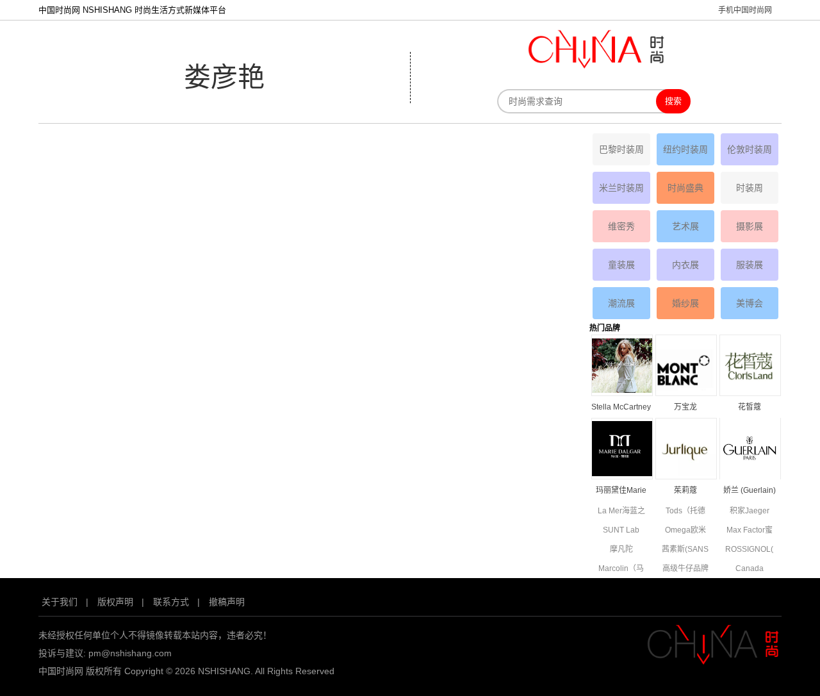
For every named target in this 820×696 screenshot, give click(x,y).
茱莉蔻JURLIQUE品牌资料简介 (685, 491)
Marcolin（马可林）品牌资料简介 (621, 569)
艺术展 (685, 226)
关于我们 (60, 602)
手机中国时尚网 (745, 10)
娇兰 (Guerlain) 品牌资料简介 (749, 491)
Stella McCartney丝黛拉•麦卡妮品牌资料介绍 (621, 407)
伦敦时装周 (749, 149)
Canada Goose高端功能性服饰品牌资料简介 (749, 569)
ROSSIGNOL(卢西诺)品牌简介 (749, 550)
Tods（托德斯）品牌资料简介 (685, 511)
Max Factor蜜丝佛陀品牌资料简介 (749, 531)
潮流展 (621, 303)
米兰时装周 (621, 188)
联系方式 (171, 602)
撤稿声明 (227, 602)
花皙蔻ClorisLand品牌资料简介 (749, 407)
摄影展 (749, 226)
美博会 (749, 303)
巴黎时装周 (621, 149)
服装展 (749, 265)
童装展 (621, 265)
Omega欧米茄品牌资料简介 (685, 531)
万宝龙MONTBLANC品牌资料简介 (685, 407)
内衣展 (685, 265)
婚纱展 (685, 303)
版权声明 (115, 602)
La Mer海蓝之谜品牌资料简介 (621, 511)
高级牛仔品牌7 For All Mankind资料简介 (685, 569)
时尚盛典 (685, 188)
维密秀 (621, 226)
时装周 (749, 188)
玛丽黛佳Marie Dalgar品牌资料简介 (621, 491)
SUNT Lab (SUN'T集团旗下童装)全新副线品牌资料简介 (621, 531)
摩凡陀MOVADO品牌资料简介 (621, 550)
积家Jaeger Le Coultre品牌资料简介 (749, 511)
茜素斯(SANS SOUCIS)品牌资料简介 (685, 550)
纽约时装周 (685, 149)
